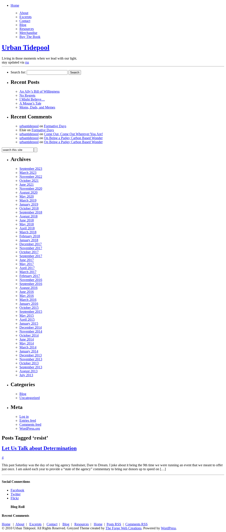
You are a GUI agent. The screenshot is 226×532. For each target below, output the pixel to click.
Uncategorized (29, 398)
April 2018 (27, 228)
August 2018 (28, 216)
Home (15, 5)
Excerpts (25, 17)
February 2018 (29, 236)
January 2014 (28, 351)
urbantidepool (29, 126)
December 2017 (30, 244)
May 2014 (26, 343)
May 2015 (26, 315)
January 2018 (28, 240)
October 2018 (29, 208)
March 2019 (27, 200)
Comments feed (30, 424)
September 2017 (30, 256)
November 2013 (30, 359)
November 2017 (30, 248)
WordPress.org (29, 428)
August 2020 (28, 192)
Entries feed (27, 420)
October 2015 (29, 307)
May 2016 (26, 296)
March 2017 (27, 272)
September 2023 (30, 168)
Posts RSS (114, 524)
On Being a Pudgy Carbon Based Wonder (73, 138)
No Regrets (27, 95)
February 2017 (29, 276)
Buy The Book (29, 37)
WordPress (168, 528)
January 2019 (28, 204)
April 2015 (27, 319)
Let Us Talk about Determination (39, 448)
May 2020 (26, 196)
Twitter (16, 494)
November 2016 (30, 280)
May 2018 (26, 224)
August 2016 (28, 288)
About (23, 13)
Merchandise (28, 33)
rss (27, 62)
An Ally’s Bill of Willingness (39, 91)
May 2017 (26, 264)
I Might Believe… (32, 99)
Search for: (18, 72)
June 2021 (26, 184)
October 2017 (29, 252)
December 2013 (30, 355)
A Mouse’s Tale (30, 103)
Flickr (15, 498)
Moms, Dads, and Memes (37, 107)
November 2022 (30, 176)
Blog (22, 25)
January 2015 (28, 323)
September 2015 (30, 311)
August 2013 (28, 371)
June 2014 (26, 339)
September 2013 (30, 367)
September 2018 (30, 212)
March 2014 (27, 347)
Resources (26, 29)
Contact (24, 21)
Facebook (17, 490)
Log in (24, 416)
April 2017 (27, 268)
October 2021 (29, 180)
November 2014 (30, 331)
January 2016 (28, 303)
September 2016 (30, 284)
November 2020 (30, 188)
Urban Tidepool (25, 47)
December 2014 (30, 327)
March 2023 (27, 172)
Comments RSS (136, 524)
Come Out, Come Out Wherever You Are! (73, 134)
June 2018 (26, 220)
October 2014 (29, 335)
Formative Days (55, 126)
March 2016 (27, 300)
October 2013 (29, 363)
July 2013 (26, 375)
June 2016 (26, 292)
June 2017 (26, 260)
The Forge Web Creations (123, 528)
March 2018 (27, 232)
